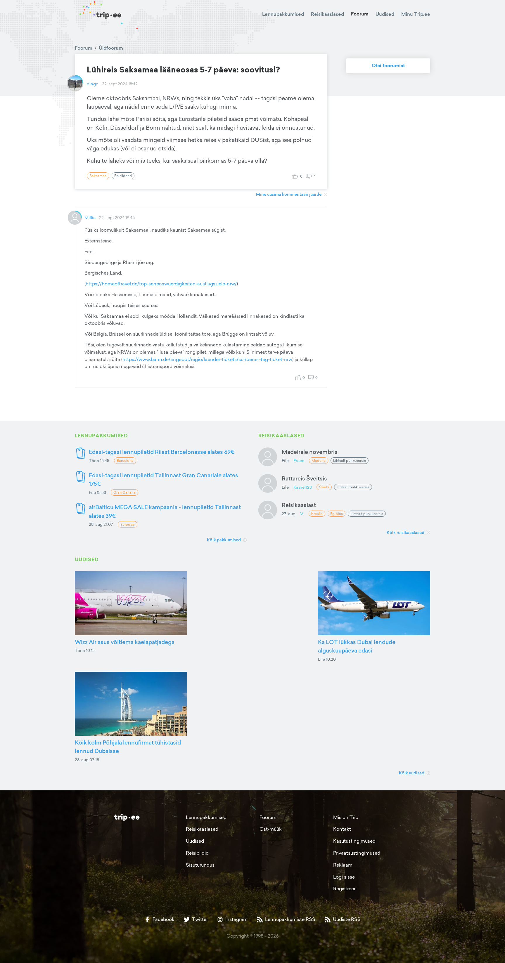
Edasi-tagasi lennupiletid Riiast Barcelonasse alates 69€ (161, 452)
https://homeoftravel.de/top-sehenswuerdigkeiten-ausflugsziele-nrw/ (161, 283)
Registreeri (345, 888)
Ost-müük (271, 829)
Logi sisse (344, 877)
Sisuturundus (200, 865)
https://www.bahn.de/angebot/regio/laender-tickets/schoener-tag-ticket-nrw (207, 359)
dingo (92, 83)
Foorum (360, 14)
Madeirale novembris (310, 452)
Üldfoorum (111, 48)
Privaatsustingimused (356, 853)
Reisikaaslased (327, 14)
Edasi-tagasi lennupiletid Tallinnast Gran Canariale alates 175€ (163, 479)
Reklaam (342, 865)
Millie (90, 217)
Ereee (298, 460)
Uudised (385, 14)
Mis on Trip (345, 817)
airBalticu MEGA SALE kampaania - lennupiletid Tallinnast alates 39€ (165, 511)
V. (302, 513)
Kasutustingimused (354, 841)
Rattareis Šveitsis (304, 478)
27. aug (288, 513)
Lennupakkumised (283, 14)
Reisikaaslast (299, 505)
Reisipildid (197, 853)
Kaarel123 (302, 487)
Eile (285, 460)
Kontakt (342, 829)
